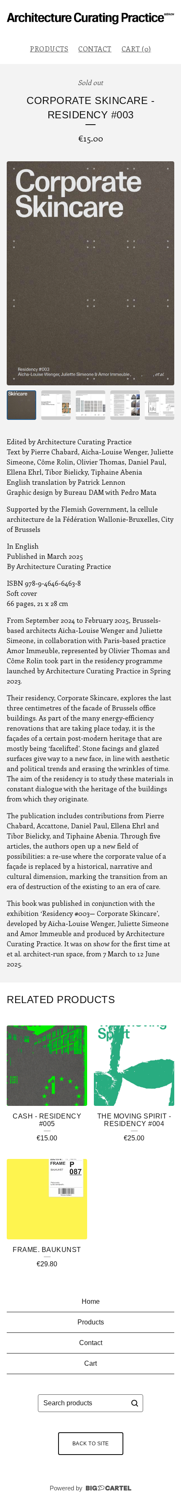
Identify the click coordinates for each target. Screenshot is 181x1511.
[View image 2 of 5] (56, 405)
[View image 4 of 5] (125, 405)
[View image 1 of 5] (21, 405)
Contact (95, 48)
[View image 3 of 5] (90, 405)
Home (91, 1301)
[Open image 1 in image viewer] (90, 273)
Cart (90, 1363)
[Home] (90, 18)
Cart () (136, 48)
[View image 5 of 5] (159, 405)
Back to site (90, 1444)
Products (49, 48)
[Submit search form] (135, 1403)
